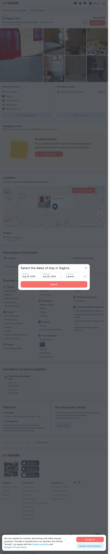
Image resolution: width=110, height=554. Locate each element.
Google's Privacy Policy (15, 547)
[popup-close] (86, 268)
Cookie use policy (40, 544)
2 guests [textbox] (70, 276)
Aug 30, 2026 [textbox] (49, 276)
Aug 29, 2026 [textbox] (28, 276)
